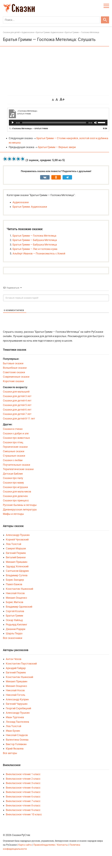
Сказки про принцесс (16, 500)
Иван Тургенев (15, 717)
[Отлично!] (22, 159)
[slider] (102, 122)
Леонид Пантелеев (17, 721)
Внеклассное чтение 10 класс (24, 814)
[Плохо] (9, 159)
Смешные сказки (13, 451)
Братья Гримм (14, 615)
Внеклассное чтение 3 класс (23, 783)
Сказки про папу (13, 478)
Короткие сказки (13, 381)
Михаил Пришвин (16, 561)
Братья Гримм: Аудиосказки (30, 206)
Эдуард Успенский (17, 566)
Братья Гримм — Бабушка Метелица (35, 240)
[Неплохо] (14, 159)
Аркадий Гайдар (16, 668)
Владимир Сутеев (16, 575)
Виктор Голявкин (16, 744)
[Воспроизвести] (12, 122)
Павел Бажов (14, 584)
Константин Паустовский (21, 663)
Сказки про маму (13, 482)
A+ (62, 99)
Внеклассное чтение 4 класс (23, 787)
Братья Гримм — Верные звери (57, 147)
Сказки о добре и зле (16, 433)
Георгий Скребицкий (18, 708)
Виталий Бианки (16, 557)
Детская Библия (13, 473)
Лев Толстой (13, 544)
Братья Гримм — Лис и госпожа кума (35, 248)
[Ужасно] (5, 159)
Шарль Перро (14, 633)
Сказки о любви (12, 460)
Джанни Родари (15, 629)
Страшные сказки (14, 455)
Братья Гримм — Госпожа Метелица (34, 235)
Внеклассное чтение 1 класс (23, 774)
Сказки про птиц (13, 442)
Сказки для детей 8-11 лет (19, 418)
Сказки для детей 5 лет (17, 405)
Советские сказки (14, 372)
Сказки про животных (16, 437)
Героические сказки (15, 446)
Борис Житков (14, 602)
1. (28, 128)
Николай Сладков (17, 735)
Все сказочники (12, 637)
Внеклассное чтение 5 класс (23, 792)
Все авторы (10, 753)
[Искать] (105, 19)
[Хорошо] (18, 159)
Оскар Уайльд (14, 620)
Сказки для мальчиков (17, 491)
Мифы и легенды (13, 513)
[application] (58, 123)
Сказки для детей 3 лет (17, 396)
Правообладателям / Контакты (50, 844)
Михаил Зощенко (16, 597)
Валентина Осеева (17, 739)
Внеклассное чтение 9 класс (23, 810)
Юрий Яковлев (14, 748)
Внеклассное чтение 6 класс (23, 796)
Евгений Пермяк (16, 552)
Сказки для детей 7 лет (17, 413)
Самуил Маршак (16, 548)
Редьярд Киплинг (16, 624)
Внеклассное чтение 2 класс (23, 778)
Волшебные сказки (15, 367)
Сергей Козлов (15, 611)
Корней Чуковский (17, 539)
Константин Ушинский (19, 588)
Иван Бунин (13, 730)
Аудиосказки (21, 202)
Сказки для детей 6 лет (17, 409)
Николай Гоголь (15, 694)
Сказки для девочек (15, 496)
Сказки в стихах (13, 428)
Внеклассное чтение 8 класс (23, 805)
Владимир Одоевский (19, 606)
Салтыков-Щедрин (17, 570)
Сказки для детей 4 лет (17, 400)
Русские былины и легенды (20, 504)
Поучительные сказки (16, 464)
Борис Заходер (15, 579)
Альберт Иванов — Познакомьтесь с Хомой (39, 253)
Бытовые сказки (13, 363)
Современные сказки (16, 376)
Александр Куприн (17, 699)
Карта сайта (25, 844)
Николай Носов (15, 593)
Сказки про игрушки (15, 487)
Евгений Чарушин (16, 703)
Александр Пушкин (18, 534)
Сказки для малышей (16, 391)
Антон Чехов (13, 659)
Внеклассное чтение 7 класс (23, 801)
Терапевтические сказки (18, 469)
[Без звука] (95, 122)
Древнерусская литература (20, 509)
